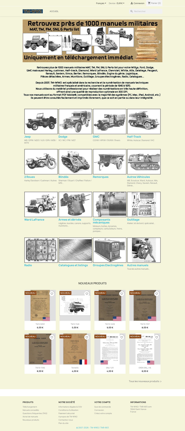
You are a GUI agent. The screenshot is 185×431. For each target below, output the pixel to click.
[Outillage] (144, 204)
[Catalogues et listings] (75, 250)
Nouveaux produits (31, 420)
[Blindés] (75, 161)
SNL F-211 (110, 368)
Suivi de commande (102, 407)
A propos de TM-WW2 (68, 416)
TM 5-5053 (40, 324)
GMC (96, 137)
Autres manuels (137, 265)
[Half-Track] (144, 121)
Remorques (100, 177)
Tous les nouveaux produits (145, 381)
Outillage (133, 219)
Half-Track (134, 137)
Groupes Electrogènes (108, 265)
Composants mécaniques (101, 221)
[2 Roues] (41, 161)
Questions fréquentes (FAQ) (35, 413)
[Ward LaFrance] (41, 204)
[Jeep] (41, 121)
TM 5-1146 (75, 324)
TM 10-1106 (40, 368)
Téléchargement (30, 407)
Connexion (99, 410)
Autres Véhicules (138, 177)
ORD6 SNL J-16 (145, 368)
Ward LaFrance (34, 219)
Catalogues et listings (73, 265)
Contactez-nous (66, 420)
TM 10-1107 (145, 324)
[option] (92, 40)
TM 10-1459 (110, 324)
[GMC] (109, 121)
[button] (33, 40)
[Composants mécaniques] (109, 204)
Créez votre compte (103, 413)
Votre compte (102, 402)
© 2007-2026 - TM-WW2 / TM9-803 (92, 427)
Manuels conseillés (31, 410)
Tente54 (75, 368)
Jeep (27, 137)
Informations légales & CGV (70, 407)
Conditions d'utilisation (68, 410)
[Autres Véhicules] (144, 161)
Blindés (63, 177)
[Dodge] (75, 121)
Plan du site (63, 423)
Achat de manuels (30, 416)
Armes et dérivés (70, 219)
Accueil (54, 11)
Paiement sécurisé (67, 413)
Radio (28, 265)
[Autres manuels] (144, 250)
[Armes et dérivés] (75, 204)
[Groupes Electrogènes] (109, 250)
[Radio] (41, 250)
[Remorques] (109, 161)
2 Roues (29, 177)
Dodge (63, 137)
